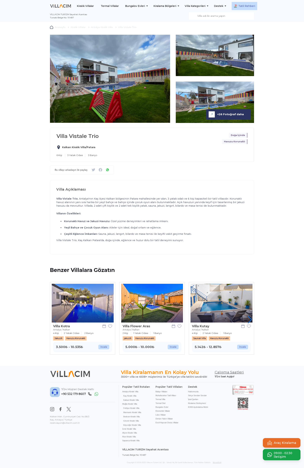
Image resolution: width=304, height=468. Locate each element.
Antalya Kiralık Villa (130, 391)
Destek (218, 6)
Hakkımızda (193, 391)
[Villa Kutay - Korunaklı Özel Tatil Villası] (221, 303)
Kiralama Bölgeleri (164, 6)
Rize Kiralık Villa (129, 437)
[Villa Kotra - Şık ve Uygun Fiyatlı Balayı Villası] (83, 303)
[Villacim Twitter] (68, 409)
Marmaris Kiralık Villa (132, 412)
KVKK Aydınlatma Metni (198, 407)
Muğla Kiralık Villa (129, 404)
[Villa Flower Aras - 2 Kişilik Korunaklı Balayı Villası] (152, 303)
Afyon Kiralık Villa (129, 433)
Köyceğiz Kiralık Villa (132, 425)
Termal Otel (160, 403)
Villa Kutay (200, 326)
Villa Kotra (61, 326)
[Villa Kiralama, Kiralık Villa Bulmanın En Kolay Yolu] (60, 6)
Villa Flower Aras (136, 326)
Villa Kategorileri (195, 6)
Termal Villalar (110, 6)
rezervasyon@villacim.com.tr (65, 422)
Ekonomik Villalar (163, 411)
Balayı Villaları (161, 391)
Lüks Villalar (161, 415)
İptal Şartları (193, 399)
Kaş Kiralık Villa (129, 396)
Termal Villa (160, 399)
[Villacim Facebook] (60, 409)
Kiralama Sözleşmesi (197, 403)
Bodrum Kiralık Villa (131, 417)
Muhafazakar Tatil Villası (166, 395)
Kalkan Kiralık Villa (131, 400)
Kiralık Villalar (85, 6)
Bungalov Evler (162, 407)
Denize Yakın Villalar (164, 419)
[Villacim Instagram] (52, 409)
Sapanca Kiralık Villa (131, 440)
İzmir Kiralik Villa (129, 429)
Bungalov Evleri (135, 6)
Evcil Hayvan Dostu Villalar (167, 422)
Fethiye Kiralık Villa (131, 408)
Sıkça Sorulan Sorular (197, 395)
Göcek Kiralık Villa (131, 421)
